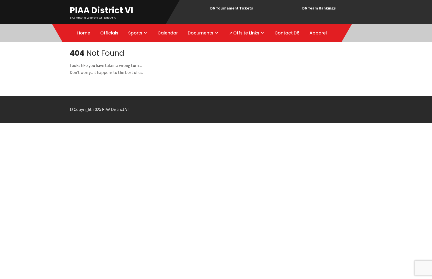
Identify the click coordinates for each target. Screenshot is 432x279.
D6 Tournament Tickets (231, 8)
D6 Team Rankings (319, 8)
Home (83, 33)
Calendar (168, 33)
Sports (135, 33)
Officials (109, 33)
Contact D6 (287, 33)
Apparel (318, 33)
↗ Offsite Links (244, 33)
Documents (200, 33)
